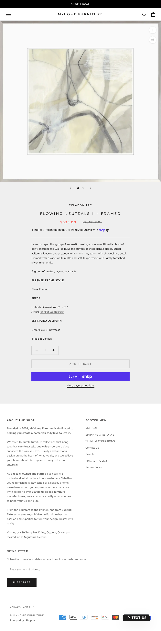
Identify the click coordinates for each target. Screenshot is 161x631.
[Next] (90, 188)
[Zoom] (152, 30)
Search (89, 454)
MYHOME (91, 428)
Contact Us (92, 448)
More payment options (80, 385)
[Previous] (70, 188)
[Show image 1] (78, 188)
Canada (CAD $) (21, 607)
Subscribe (22, 582)
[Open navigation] (8, 14)
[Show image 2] (83, 188)
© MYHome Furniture (27, 615)
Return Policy (93, 467)
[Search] (144, 14)
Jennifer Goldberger (52, 312)
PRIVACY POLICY (96, 461)
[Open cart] (153, 14)
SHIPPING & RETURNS (99, 435)
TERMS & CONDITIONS (100, 441)
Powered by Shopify (22, 620)
